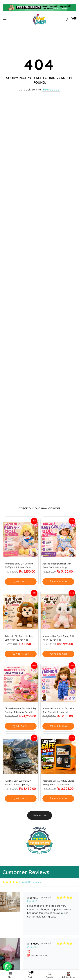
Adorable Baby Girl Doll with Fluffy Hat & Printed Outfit (19, 565)
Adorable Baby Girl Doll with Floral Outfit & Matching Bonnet (56, 565)
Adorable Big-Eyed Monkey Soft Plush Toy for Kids (19, 638)
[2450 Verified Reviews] (39, 854)
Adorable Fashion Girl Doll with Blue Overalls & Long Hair (58, 710)
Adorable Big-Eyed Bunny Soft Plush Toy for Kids (58, 638)
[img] (10, 882)
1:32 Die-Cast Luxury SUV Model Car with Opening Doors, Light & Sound (18, 782)
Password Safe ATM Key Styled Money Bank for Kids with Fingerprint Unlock (58, 782)
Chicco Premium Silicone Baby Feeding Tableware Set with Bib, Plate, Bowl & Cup (20, 710)
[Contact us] (7, 966)
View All (37, 815)
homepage (51, 89)
